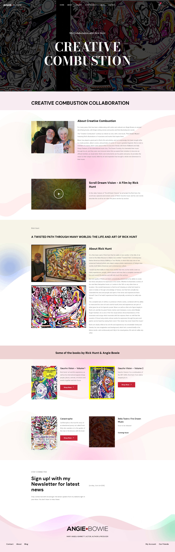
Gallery (78, 5)
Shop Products (91, 5)
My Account (151, 544)
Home (62, 5)
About (69, 5)
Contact (111, 5)
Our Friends (164, 544)
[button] (59, 194)
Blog (103, 5)
